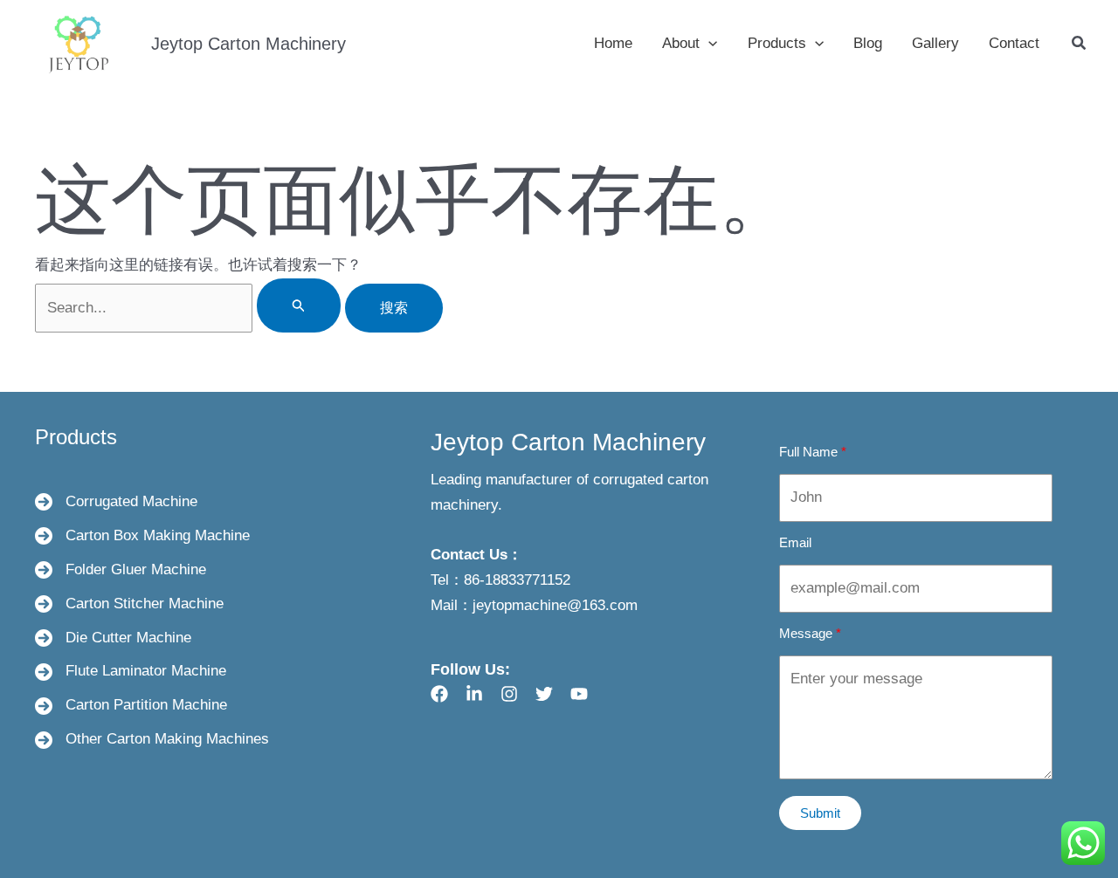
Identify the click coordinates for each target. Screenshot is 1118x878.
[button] (708, 44)
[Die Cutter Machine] (113, 638)
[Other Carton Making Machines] (152, 739)
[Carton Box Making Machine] (142, 536)
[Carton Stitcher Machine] (129, 604)
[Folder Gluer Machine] (120, 570)
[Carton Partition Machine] (131, 705)
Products (76, 437)
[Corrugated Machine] (116, 502)
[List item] (439, 694)
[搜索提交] (299, 305)
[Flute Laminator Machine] (130, 671)
